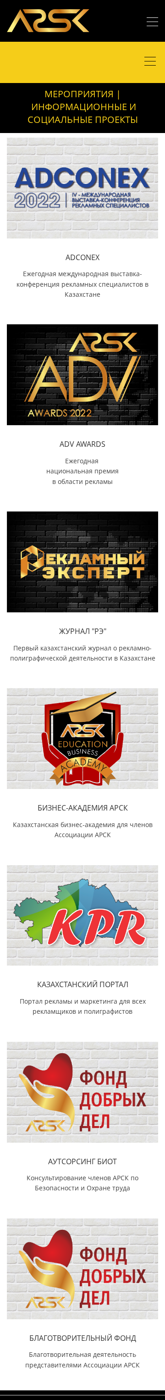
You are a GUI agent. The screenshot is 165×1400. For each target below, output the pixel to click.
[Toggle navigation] (152, 23)
